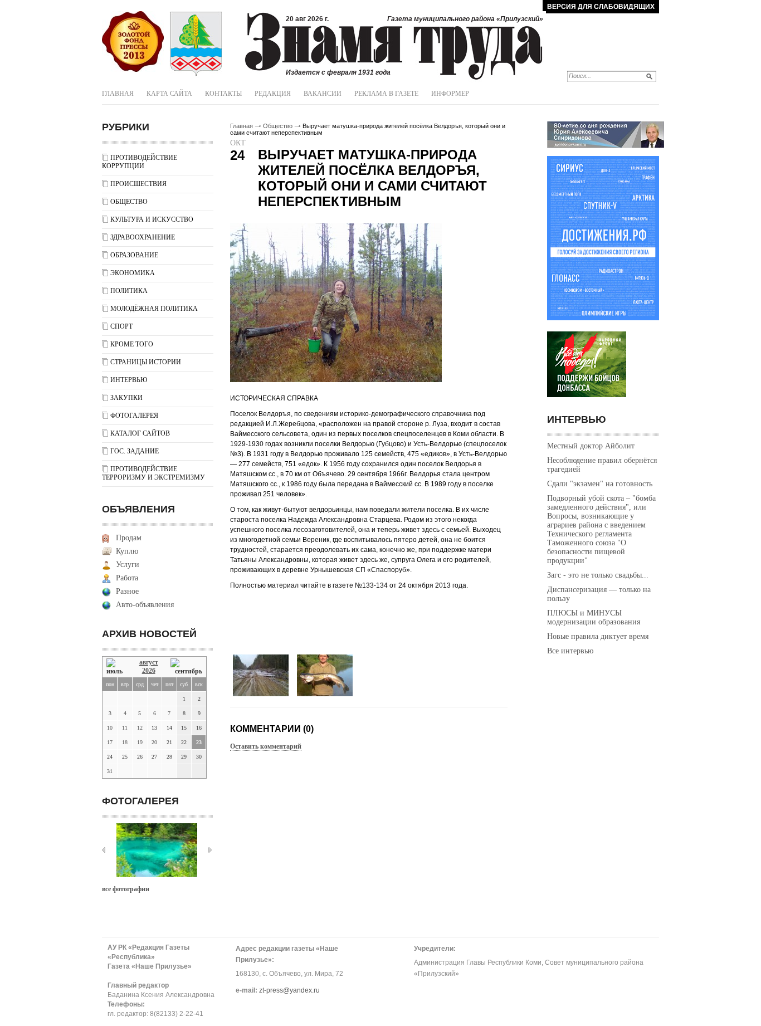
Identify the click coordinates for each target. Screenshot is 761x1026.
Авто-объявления (145, 604)
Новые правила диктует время (597, 636)
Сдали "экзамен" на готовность (599, 484)
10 (110, 728)
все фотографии (125, 889)
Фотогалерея (134, 415)
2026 (148, 671)
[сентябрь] (186, 667)
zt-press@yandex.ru (289, 990)
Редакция (273, 93)
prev (103, 850)
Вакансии (323, 93)
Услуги (127, 564)
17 (110, 742)
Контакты (223, 93)
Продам (129, 538)
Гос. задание (134, 451)
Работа (127, 578)
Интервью (128, 380)
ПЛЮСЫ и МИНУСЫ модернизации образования (593, 617)
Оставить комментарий (265, 746)
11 (125, 728)
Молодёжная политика (154, 308)
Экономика (132, 273)
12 (140, 728)
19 (140, 742)
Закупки (126, 398)
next (210, 850)
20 (154, 742)
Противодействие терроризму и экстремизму (153, 473)
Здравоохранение (142, 237)
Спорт (121, 326)
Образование (134, 255)
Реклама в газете (386, 93)
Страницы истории (145, 362)
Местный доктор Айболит (591, 446)
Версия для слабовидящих (601, 7)
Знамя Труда (133, 41)
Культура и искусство (151, 219)
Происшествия (138, 184)
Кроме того (131, 344)
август (148, 662)
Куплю (127, 551)
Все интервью (570, 651)
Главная (118, 93)
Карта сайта (169, 93)
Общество (129, 202)
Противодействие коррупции (139, 162)
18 (125, 742)
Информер (450, 93)
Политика (129, 291)
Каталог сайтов (140, 433)
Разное (127, 591)
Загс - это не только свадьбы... (597, 575)
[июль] (116, 667)
